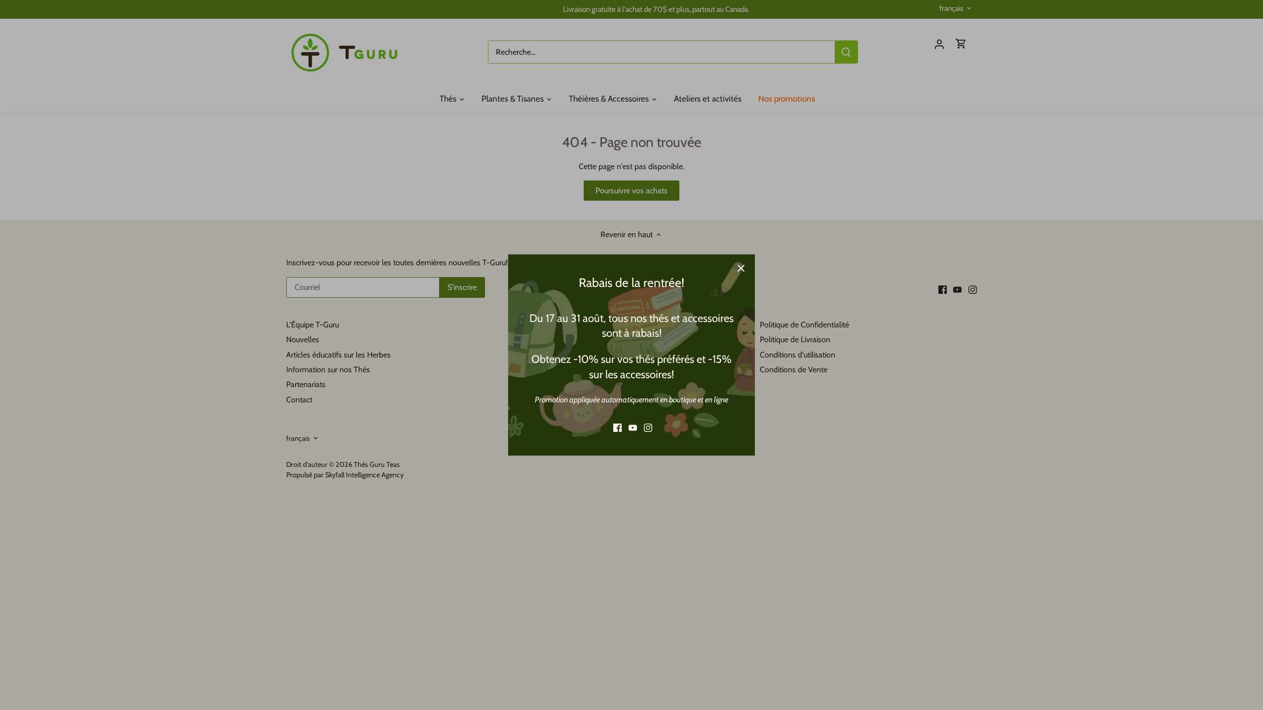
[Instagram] (648, 428)
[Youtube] (633, 428)
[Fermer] (741, 268)
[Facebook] (617, 428)
